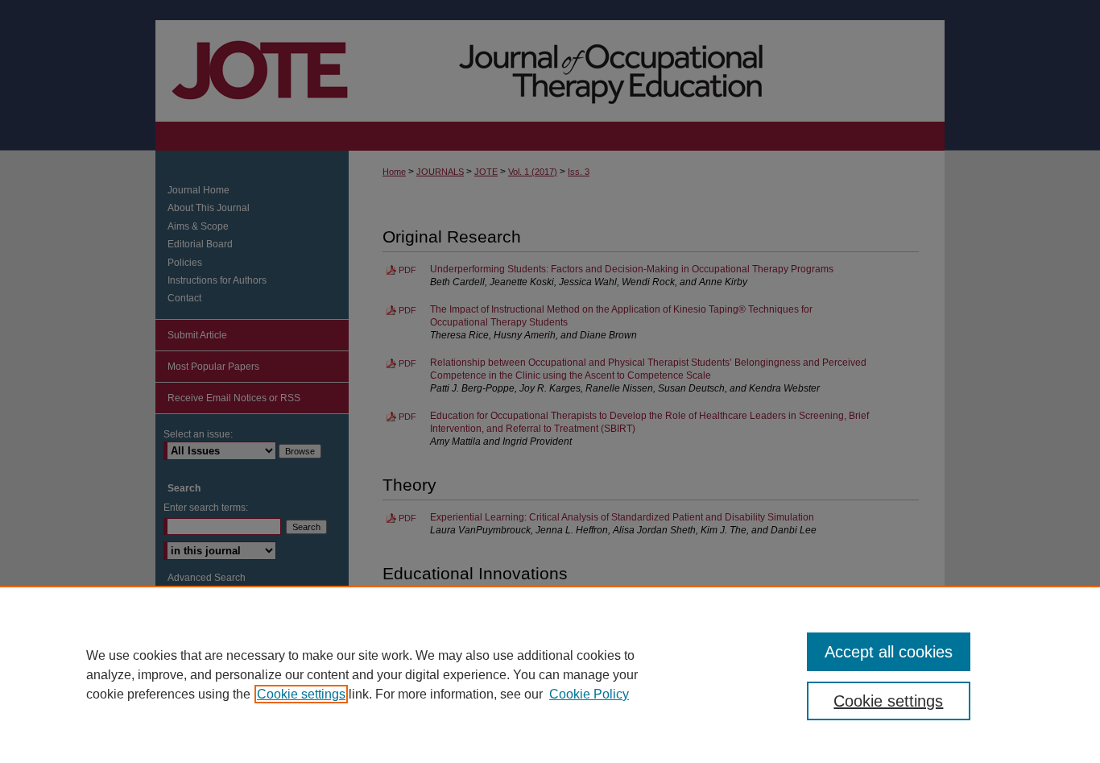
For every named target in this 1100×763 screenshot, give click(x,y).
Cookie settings (301, 694)
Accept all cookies (889, 652)
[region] (550, 674)
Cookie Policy (589, 694)
